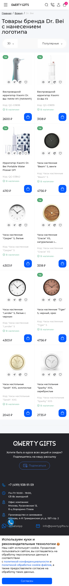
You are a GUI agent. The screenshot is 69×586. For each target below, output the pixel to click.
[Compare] (20, 82)
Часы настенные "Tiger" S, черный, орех (51, 311)
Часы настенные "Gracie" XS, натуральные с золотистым (47, 238)
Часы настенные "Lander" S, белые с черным (14, 313)
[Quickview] (8, 82)
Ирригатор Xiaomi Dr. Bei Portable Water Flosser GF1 (16, 166)
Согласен (27, 581)
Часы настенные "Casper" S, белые (13, 236)
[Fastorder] (14, 82)
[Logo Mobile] (20, 5)
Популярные (51, 43)
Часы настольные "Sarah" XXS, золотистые (17, 386)
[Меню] (6, 5)
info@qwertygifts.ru (55, 526)
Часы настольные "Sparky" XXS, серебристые (47, 388)
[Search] (46, 4)
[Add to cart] (28, 117)
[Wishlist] (25, 82)
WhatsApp (15, 526)
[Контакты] (52, 4)
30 (9, 43)
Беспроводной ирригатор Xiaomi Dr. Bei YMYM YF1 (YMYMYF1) (17, 95)
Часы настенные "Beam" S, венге (47, 164)
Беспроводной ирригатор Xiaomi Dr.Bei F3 (48, 95)
